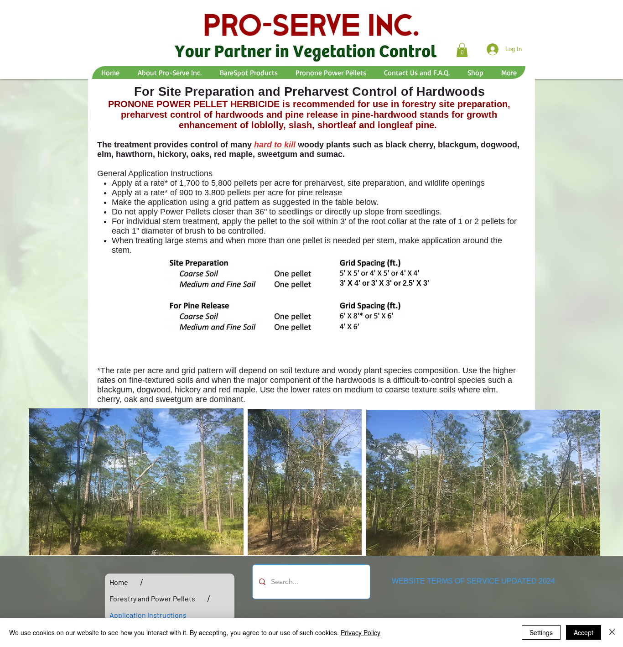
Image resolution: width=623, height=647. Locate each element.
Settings (541, 632)
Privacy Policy (360, 632)
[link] (462, 50)
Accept (583, 632)
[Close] (612, 632)
